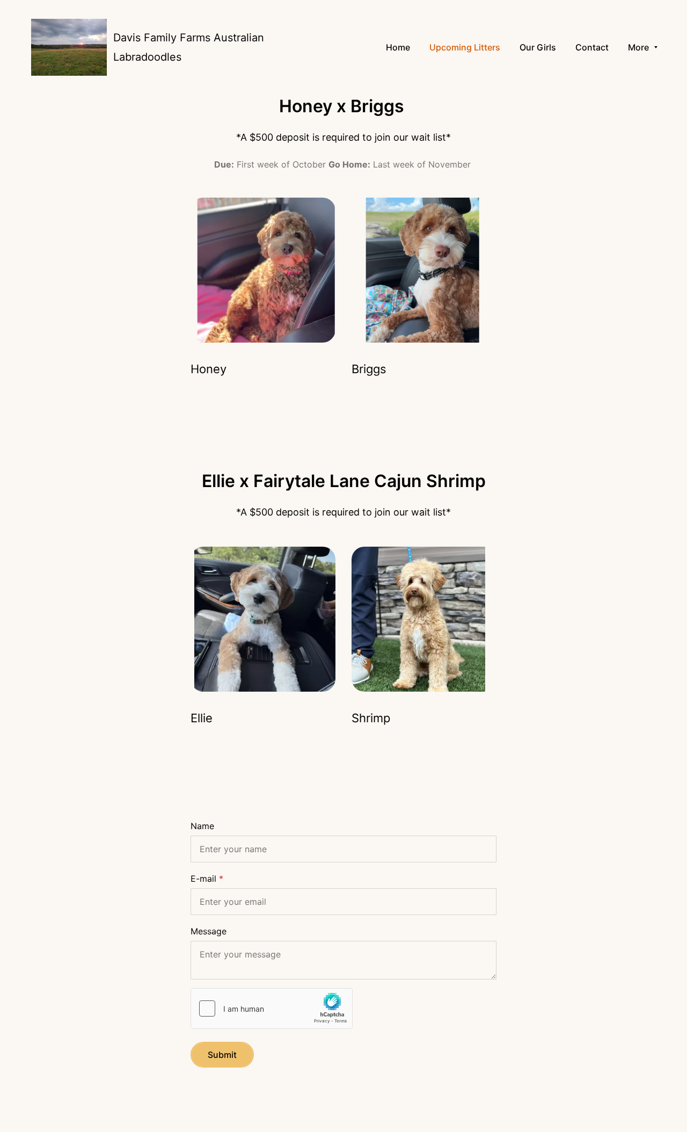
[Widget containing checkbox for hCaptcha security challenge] (272, 1008)
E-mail (203, 878)
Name (202, 826)
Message (208, 931)
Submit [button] (222, 1054)
